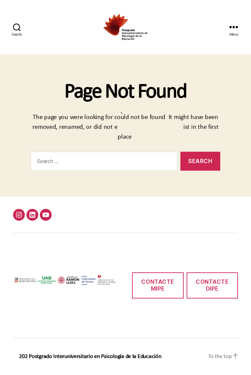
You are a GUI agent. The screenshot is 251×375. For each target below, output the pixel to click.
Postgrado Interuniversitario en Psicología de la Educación (95, 356)
